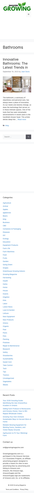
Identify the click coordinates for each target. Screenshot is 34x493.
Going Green (7, 265)
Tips (4, 372)
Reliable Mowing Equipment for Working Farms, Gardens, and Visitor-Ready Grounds (14, 427)
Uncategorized (8, 378)
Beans (5, 216)
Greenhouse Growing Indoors (14, 271)
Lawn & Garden (9, 310)
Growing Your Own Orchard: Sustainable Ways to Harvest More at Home (17, 419)
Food (5, 255)
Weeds (5, 385)
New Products (8, 320)
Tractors (6, 375)
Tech (5, 368)
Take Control (7, 365)
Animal (5, 206)
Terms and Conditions (12, 489)
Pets (4, 336)
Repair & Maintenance (11, 346)
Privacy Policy (24, 489)
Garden (5, 261)
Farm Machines (8, 252)
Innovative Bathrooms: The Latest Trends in (16, 63)
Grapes (5, 268)
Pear (4, 329)
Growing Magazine (10, 274)
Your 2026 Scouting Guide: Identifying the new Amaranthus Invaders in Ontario (15, 403)
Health (5, 281)
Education (6, 242)
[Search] (28, 137)
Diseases (6, 232)
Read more (22, 119)
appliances (7, 213)
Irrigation (6, 297)
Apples (5, 209)
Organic (6, 326)
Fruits (5, 258)
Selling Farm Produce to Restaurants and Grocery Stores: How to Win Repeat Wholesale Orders (17, 411)
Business (6, 222)
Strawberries (8, 355)
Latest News (7, 307)
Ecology (6, 239)
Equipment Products (10, 245)
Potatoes (6, 342)
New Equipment (9, 316)
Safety (5, 352)
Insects (5, 294)
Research (6, 349)
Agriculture (7, 203)
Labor (5, 304)
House (5, 291)
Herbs (5, 284)
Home (5, 287)
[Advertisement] (17, 29)
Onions (5, 323)
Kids (4, 300)
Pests (5, 333)
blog (7, 125)
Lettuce (6, 313)
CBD (4, 226)
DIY (4, 235)
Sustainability (8, 359)
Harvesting (7, 278)
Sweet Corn (7, 362)
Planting (6, 339)
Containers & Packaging (12, 229)
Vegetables (7, 381)
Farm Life (6, 248)
